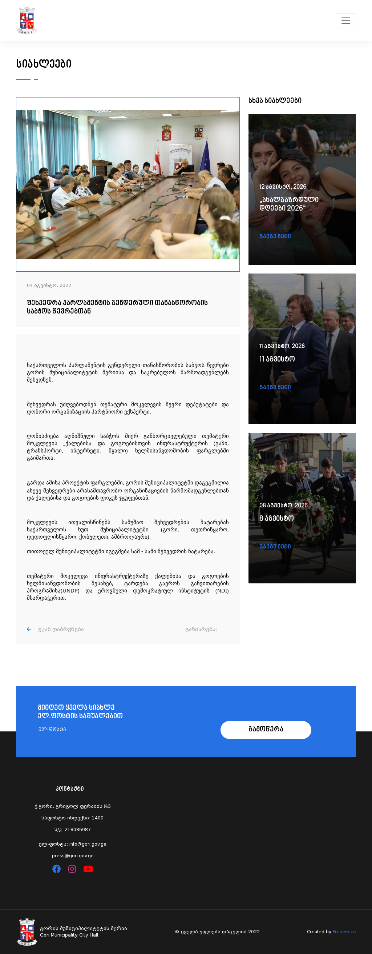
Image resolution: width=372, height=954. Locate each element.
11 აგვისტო (277, 360)
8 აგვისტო (276, 519)
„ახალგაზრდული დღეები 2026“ (289, 204)
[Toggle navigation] (346, 20)
